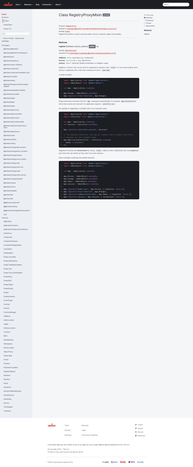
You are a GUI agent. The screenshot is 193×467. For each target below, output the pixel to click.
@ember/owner (9, 135)
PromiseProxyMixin (11, 367)
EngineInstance (9, 296)
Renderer (7, 375)
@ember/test (8, 195)
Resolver (7, 379)
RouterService (9, 395)
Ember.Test (8, 269)
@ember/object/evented (13, 114)
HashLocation (9, 320)
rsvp (5, 214)
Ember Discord (123, 445)
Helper (6, 324)
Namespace (8, 344)
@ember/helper (9, 102)
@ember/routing (9, 143)
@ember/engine (9, 98)
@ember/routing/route (12, 163)
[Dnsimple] (140, 463)
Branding (68, 435)
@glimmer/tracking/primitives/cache (17, 210)
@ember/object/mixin (11, 118)
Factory (6, 308)
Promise (7, 363)
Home (4, 14)
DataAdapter (8, 253)
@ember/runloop (10, 183)
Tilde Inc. (66, 449)
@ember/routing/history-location (16, 151)
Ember (6, 21)
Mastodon (141, 436)
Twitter (140, 425)
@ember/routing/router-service (15, 175)
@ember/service (9, 187)
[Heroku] (114, 463)
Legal (84, 430)
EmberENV (8, 281)
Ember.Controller (10, 257)
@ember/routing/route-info (13, 167)
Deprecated (150, 26)
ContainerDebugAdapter (12, 245)
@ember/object (9, 106)
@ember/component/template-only (17, 73)
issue (90, 445)
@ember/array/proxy (11, 61)
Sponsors (85, 425)
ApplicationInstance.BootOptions (16, 229)
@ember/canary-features (13, 65)
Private (148, 23)
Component (8, 237)
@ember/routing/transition (13, 179)
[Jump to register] (97, 46)
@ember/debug (9, 80)
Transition (7, 411)
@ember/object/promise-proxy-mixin (15, 126)
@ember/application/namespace (15, 53)
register (146, 34)
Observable (8, 356)
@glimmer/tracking (10, 206)
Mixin (6, 336)
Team (67, 425)
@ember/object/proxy (12, 131)
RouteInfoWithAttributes (12, 391)
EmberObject (8, 285)
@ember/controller (10, 76)
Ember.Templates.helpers (13, 265)
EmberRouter (8, 288)
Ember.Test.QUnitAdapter (13, 273)
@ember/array (9, 57)
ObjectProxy (8, 352)
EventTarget (8, 300)
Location (7, 332)
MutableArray (8, 340)
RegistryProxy (71, 26)
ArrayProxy (8, 233)
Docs (18, 5)
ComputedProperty (11, 241)
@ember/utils (8, 199)
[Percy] (131, 463)
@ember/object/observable (14, 122)
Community (46, 5)
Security (68, 430)
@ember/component (11, 69)
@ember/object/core (11, 110)
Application (8, 221)
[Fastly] (123, 463)
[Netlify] (105, 463)
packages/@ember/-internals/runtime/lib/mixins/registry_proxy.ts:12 (91, 29)
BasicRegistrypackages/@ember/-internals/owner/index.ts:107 (93, 53)
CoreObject (8, 249)
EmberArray (8, 277)
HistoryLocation (9, 328)
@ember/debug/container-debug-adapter (16, 85)
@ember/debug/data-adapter (14, 90)
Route (6, 383)
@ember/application (11, 49)
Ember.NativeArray (10, 261)
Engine (6, 292)
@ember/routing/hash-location (15, 147)
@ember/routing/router (12, 171)
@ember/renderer (10, 139)
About (57, 5)
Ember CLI (7, 29)
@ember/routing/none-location (15, 159)
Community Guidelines (90, 435)
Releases (27, 5)
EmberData (8, 25)
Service (6, 403)
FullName (7, 316)
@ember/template (10, 191)
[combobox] (16, 33)
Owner (6, 360)
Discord (140, 432)
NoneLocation (9, 348)
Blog (37, 5)
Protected (149, 20)
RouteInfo (7, 387)
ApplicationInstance (11, 225)
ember (67, 31)
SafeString (7, 399)
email (79, 445)
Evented (7, 304)
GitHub (140, 428)
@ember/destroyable (11, 94)
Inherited (148, 18)
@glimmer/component (12, 203)
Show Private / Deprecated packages (13, 39)
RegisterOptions (9, 371)
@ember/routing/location (13, 155)
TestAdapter (8, 407)
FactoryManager (10, 312)
